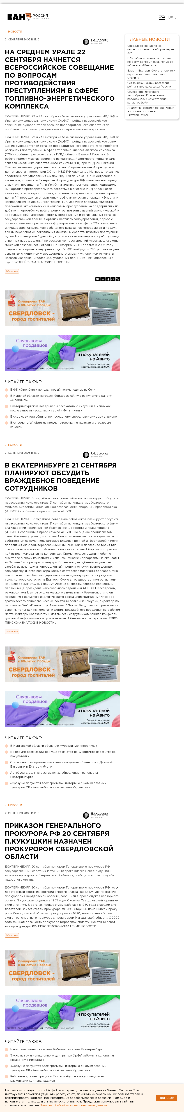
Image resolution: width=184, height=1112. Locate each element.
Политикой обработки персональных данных (73, 1105)
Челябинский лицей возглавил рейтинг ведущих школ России (149, 85)
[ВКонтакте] (97, 279)
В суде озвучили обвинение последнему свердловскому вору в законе (63, 416)
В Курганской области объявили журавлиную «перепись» (53, 746)
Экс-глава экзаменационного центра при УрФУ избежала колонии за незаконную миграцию (62, 1057)
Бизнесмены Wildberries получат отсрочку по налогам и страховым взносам (60, 425)
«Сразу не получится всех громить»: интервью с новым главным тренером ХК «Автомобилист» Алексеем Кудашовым (58, 785)
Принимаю (166, 1098)
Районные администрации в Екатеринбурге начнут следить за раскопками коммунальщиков (57, 1078)
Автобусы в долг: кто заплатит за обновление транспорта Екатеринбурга (54, 775)
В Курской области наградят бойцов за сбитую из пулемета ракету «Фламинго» (61, 398)
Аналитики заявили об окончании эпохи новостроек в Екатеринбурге (150, 111)
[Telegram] (107, 279)
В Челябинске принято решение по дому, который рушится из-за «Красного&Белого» (150, 62)
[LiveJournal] (118, 279)
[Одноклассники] (102, 279)
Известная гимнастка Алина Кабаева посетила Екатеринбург (56, 1049)
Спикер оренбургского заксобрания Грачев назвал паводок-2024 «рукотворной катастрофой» (147, 97)
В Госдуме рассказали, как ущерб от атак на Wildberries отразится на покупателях (63, 754)
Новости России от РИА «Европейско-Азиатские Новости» (20, 17)
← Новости (13, 32)
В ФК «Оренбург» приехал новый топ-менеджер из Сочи (52, 389)
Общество (12, 271)
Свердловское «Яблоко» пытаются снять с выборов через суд (150, 49)
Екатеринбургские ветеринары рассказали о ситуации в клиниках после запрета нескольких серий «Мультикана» (60, 408)
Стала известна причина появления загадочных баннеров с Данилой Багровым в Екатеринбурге (61, 764)
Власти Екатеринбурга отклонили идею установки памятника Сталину (151, 74)
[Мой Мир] (113, 279)
